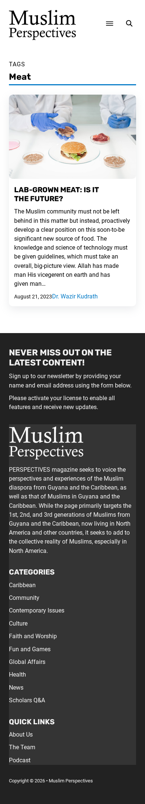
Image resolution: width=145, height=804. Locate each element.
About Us (21, 734)
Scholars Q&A (27, 700)
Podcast (19, 760)
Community (24, 597)
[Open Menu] (109, 23)
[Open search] (129, 24)
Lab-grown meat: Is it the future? (56, 194)
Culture (18, 623)
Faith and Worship (33, 636)
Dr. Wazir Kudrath (75, 296)
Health (17, 674)
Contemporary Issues (36, 610)
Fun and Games (30, 649)
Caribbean (22, 585)
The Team (22, 747)
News (16, 687)
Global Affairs (27, 661)
